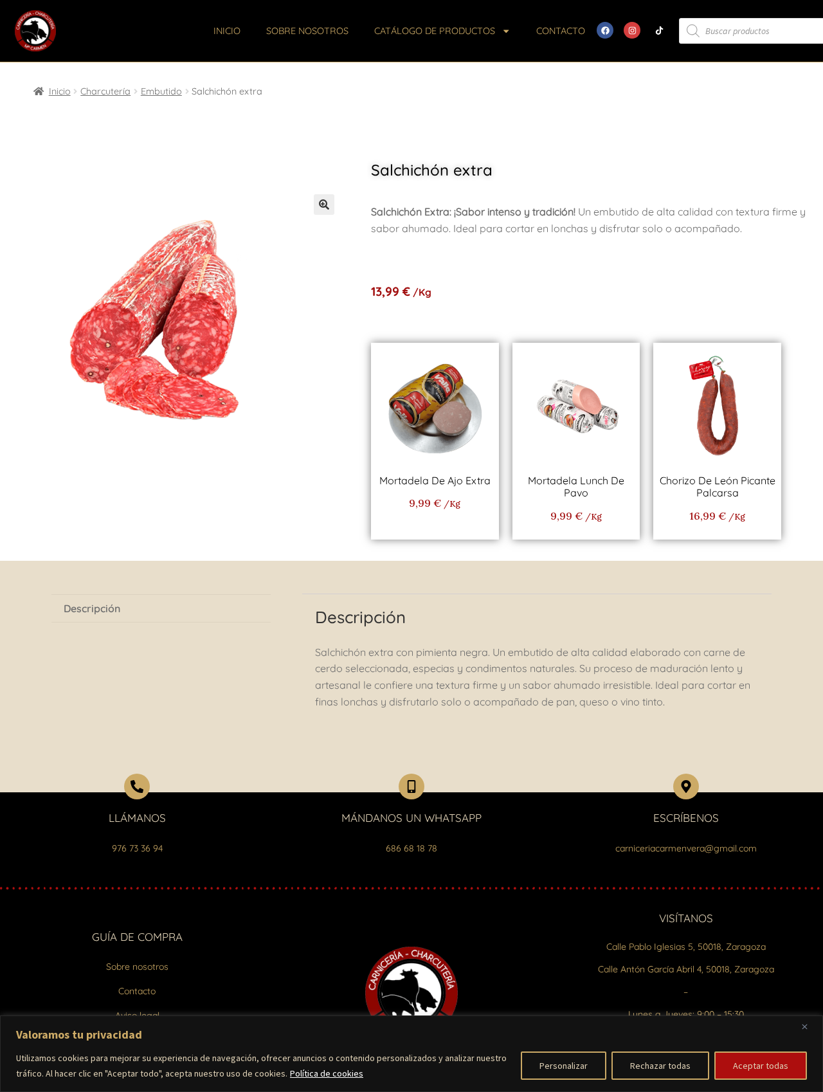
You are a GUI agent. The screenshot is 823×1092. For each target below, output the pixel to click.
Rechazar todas (660, 1065)
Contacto (560, 31)
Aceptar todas (760, 1065)
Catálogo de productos (434, 31)
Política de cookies (326, 1073)
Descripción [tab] (92, 608)
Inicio (226, 31)
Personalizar (563, 1065)
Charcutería (105, 91)
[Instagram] (632, 30)
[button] (324, 204)
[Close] (809, 1026)
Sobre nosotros (307, 31)
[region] (411, 1053)
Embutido (161, 91)
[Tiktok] (659, 30)
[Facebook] (605, 30)
